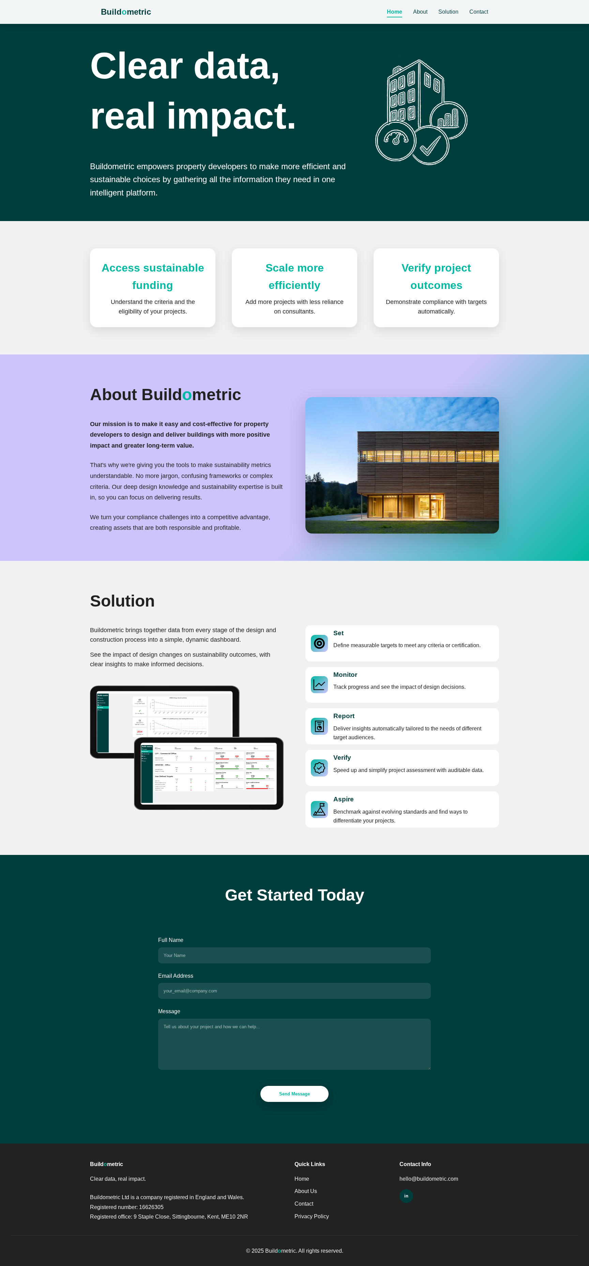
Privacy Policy (311, 1216)
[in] (406, 1196)
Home (394, 12)
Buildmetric (126, 11)
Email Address (175, 976)
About (420, 12)
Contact (478, 12)
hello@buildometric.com (428, 1179)
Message (169, 1011)
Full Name (170, 940)
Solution (448, 12)
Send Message (294, 1093)
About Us (305, 1191)
